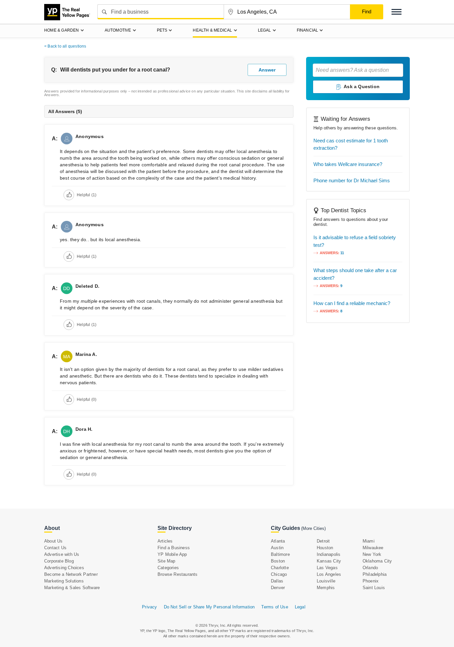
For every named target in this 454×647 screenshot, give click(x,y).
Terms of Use (274, 606)
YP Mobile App (172, 554)
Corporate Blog (59, 561)
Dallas (277, 580)
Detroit (323, 541)
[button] (396, 12)
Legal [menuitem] (264, 30)
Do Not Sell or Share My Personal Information (209, 606)
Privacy (149, 606)
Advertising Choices (64, 567)
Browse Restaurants (178, 574)
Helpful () (86, 195)
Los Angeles (329, 574)
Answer (267, 70)
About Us (53, 541)
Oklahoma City (377, 561)
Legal (300, 606)
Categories (168, 567)
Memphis (326, 587)
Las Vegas (327, 567)
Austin (277, 547)
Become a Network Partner (71, 574)
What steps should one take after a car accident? (355, 274)
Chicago (279, 574)
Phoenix (371, 580)
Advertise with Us (61, 554)
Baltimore (280, 554)
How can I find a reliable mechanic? (351, 303)
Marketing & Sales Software (72, 587)
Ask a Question (362, 86)
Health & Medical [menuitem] (212, 30)
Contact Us (55, 547)
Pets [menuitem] (162, 30)
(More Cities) (313, 528)
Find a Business (174, 547)
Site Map (166, 561)
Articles (165, 541)
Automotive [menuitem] (118, 30)
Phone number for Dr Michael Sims (351, 180)
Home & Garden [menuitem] (61, 30)
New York (372, 554)
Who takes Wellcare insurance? (347, 164)
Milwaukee (373, 547)
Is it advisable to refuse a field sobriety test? (354, 241)
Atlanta (278, 541)
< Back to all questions (65, 46)
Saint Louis (374, 587)
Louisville (326, 580)
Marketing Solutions (64, 580)
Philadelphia (375, 574)
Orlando (370, 567)
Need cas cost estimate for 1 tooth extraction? (350, 144)
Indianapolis (328, 554)
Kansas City (329, 561)
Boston (278, 561)
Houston (325, 547)
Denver (278, 587)
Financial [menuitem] (307, 30)
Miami (369, 541)
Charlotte (280, 567)
